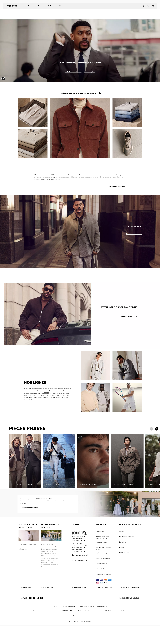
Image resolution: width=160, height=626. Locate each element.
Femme (40, 6)
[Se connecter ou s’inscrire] (143, 6)
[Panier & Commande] (153, 6)
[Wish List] (148, 6)
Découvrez (62, 6)
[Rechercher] (138, 6)
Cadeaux (51, 6)
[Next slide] (89, 262)
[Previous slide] (71, 262)
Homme (30, 6)
